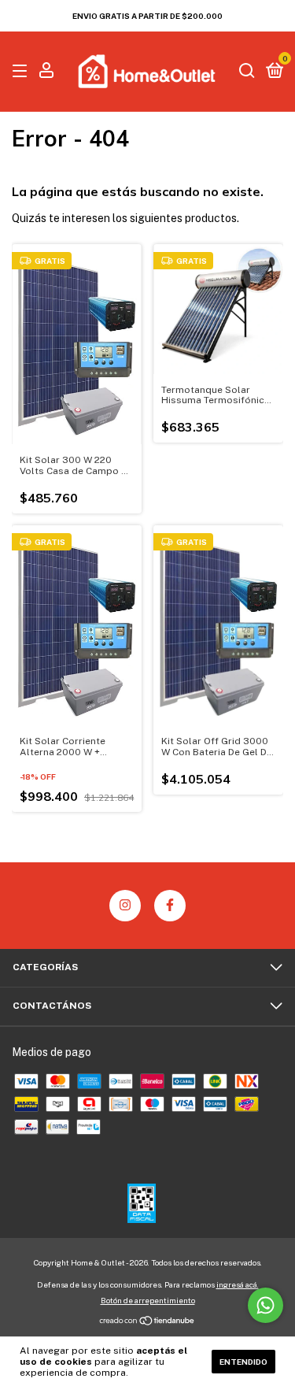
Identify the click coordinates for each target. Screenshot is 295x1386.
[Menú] (22, 71)
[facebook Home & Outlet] (170, 905)
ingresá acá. (237, 1284)
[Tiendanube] (147, 1322)
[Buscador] (247, 71)
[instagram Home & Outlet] (125, 905)
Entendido (243, 1361)
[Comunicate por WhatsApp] (265, 1305)
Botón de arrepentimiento (148, 1300)
